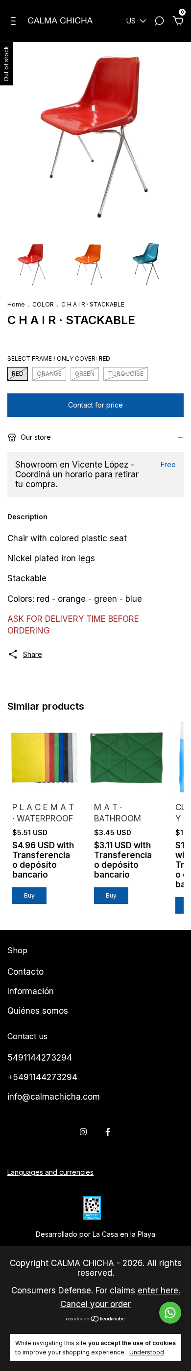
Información (30, 991)
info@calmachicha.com (53, 1097)
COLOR (43, 304)
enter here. (159, 1290)
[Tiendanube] (95, 1319)
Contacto (25, 972)
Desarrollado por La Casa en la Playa (95, 1234)
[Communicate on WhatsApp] (170, 1313)
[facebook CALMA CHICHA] (108, 1132)
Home (16, 304)
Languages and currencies (50, 1172)
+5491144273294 (42, 1077)
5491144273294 (39, 1058)
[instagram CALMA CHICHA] (83, 1132)
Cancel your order (95, 1304)
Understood (146, 1352)
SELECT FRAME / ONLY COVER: (58, 358)
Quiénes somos (37, 1011)
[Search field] (159, 22)
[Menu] (15, 22)
